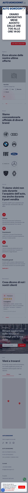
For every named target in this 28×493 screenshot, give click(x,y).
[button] (2, 490)
